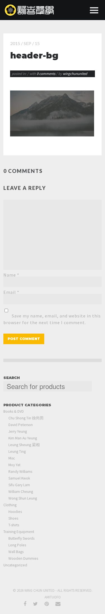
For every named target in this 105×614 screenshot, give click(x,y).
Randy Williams (20, 471)
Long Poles (17, 545)
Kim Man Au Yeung (22, 438)
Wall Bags (16, 551)
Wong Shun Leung (22, 498)
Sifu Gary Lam (19, 485)
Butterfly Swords (21, 538)
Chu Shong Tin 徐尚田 (26, 418)
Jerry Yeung (17, 431)
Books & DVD (13, 411)
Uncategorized (15, 565)
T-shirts (13, 525)
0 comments (46, 73)
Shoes (13, 518)
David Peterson (20, 424)
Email (11, 292)
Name (11, 275)
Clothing (10, 505)
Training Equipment (18, 531)
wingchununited (75, 73)
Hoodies (15, 511)
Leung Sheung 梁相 (24, 444)
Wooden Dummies (23, 558)
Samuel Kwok (19, 478)
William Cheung (20, 491)
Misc (11, 458)
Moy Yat (14, 465)
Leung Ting (17, 451)
